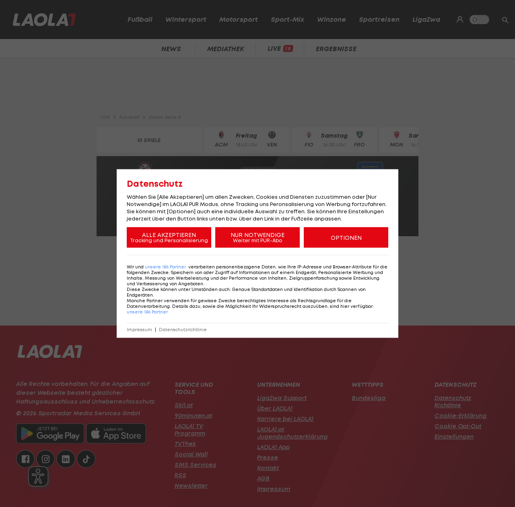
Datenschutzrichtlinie (183, 330)
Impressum (139, 330)
